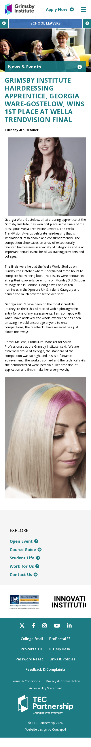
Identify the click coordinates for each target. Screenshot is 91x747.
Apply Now (56, 9)
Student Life (22, 558)
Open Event (21, 541)
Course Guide (23, 549)
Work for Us (22, 566)
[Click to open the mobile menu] (83, 9)
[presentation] (4, 23)
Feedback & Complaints (46, 669)
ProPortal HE (32, 649)
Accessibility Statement (45, 688)
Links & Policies (62, 659)
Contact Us (21, 574)
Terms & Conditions (25, 681)
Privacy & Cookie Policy (63, 681)
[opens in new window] (45, 704)
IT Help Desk (59, 649)
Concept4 (59, 729)
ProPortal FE (59, 638)
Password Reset (29, 659)
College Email (32, 638)
